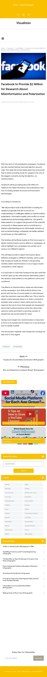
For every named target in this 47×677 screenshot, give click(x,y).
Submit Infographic (27, 5)
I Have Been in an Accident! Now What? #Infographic (17, 587)
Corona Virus (9, 493)
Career (27, 488)
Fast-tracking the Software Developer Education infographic (20, 567)
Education (28, 497)
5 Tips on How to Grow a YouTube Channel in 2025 (20, 423)
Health (27, 509)
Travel (27, 530)
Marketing (8, 522)
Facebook (6, 347)
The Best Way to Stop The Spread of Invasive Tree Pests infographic (20, 560)
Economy (8, 497)
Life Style (28, 517)
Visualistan (25, 671)
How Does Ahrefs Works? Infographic (16, 573)
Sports (7, 526)
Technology (8, 530)
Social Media (18, 347)
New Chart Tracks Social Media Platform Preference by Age (23, 405)
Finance (27, 505)
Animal (7, 484)
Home (15, 5)
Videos (7, 534)
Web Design (28, 534)
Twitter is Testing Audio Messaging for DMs (18, 546)
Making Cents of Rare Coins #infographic (18, 593)
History (7, 513)
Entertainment (9, 501)
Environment (29, 501)
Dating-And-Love (30, 493)
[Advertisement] (23, 130)
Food (6, 509)
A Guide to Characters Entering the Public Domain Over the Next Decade (21, 579)
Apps (26, 484)
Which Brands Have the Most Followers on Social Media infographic (21, 441)
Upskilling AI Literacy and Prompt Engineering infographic (19, 553)
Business (7, 488)
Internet (7, 517)
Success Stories (30, 526)
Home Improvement (31, 513)
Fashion (7, 505)
